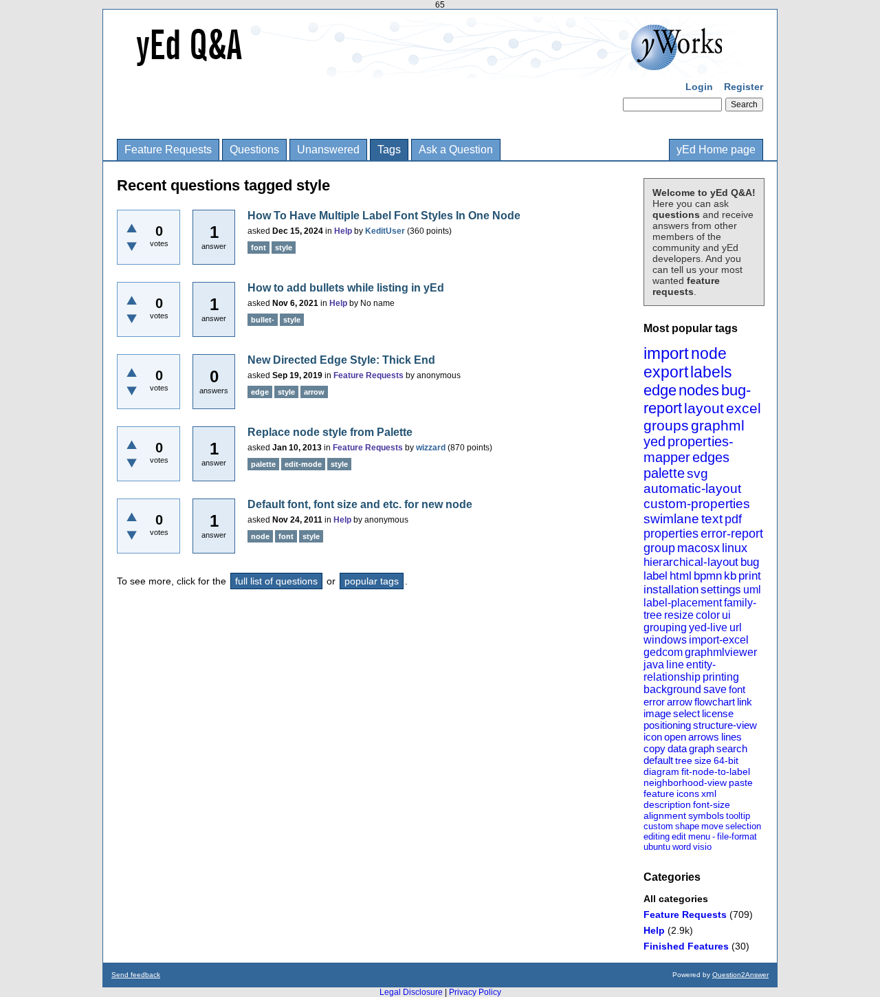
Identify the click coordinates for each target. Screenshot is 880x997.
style (283, 247)
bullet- (262, 320)
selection (743, 826)
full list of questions (276, 581)
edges (710, 457)
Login (699, 86)
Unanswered (328, 149)
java (654, 664)
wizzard (431, 447)
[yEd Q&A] (429, 69)
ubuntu (657, 847)
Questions (254, 149)
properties (671, 533)
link (744, 702)
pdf (733, 519)
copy (655, 748)
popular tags (371, 581)
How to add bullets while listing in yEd (346, 288)
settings (721, 589)
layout (704, 408)
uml (752, 589)
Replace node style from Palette (330, 432)
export (666, 372)
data (677, 748)
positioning (667, 725)
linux (734, 548)
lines (731, 737)
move (712, 826)
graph (701, 748)
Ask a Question (456, 149)
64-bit (726, 760)
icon (653, 737)
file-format (737, 836)
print (749, 575)
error (654, 702)
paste (741, 782)
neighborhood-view (685, 782)
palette (664, 473)
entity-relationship (680, 671)
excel (743, 408)
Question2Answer (740, 974)
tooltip (738, 816)
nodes (699, 390)
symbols (706, 815)
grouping (665, 627)
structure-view (725, 725)
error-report (732, 533)
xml (708, 793)
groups (666, 425)
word (681, 847)
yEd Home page (716, 149)
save (715, 689)
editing (657, 836)
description (667, 804)
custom (658, 826)
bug (749, 562)
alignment (665, 815)
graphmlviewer (721, 652)
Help (654, 930)
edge (660, 390)
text (712, 519)
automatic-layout (692, 488)
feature (659, 793)
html (681, 575)
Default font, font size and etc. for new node (360, 504)
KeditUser (385, 231)
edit (679, 836)
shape (687, 826)
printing (721, 677)
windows (665, 640)
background (672, 689)
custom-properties (697, 503)
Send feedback (135, 974)
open (675, 737)
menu (699, 836)
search (731, 748)
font (737, 689)
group (659, 548)
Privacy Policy (475, 992)
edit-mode (303, 464)
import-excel (719, 640)
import (666, 353)
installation (671, 589)
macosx (698, 548)
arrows (703, 737)
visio (702, 847)
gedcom (663, 652)
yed (655, 441)
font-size (711, 804)
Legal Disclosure (411, 992)
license (718, 713)
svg (697, 473)
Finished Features (686, 946)
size (703, 760)
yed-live (708, 627)
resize (679, 615)
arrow (679, 702)
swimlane (671, 519)
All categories (676, 898)
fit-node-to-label (715, 771)
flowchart (714, 702)
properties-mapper (689, 449)
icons (687, 793)
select (686, 713)
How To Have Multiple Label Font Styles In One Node (384, 215)
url (735, 627)
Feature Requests (168, 149)
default (658, 760)
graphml (718, 425)
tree (683, 760)
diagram (661, 771)
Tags (389, 149)
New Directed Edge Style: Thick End (341, 360)
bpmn (708, 575)
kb (730, 575)
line (675, 664)
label (656, 575)
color (708, 615)
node (709, 353)
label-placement (683, 603)
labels (711, 372)
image (657, 713)
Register (743, 86)
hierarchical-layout (691, 562)
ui (726, 615)
